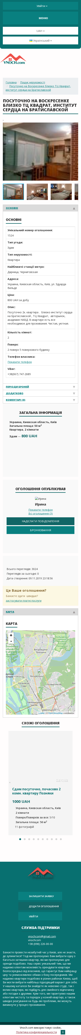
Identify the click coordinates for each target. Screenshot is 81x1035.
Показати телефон (20, 362)
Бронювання (40, 530)
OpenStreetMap (55, 713)
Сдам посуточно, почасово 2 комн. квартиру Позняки (36, 791)
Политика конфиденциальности (36, 1032)
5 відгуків (62, 780)
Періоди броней (17, 386)
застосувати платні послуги (23, 600)
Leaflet (41, 713)
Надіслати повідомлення (40, 521)
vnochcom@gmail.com (42, 936)
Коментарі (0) (15, 400)
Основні (12, 208)
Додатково (14, 393)
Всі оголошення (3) (40, 513)
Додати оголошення (44, 906)
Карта (10, 611)
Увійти (41, 6)
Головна (11, 82)
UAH (39, 31)
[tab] (40, 208)
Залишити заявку (41, 896)
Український (41, 40)
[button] (75, 126)
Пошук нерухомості (32, 82)
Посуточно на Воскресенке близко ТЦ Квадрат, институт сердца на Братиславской (38, 88)
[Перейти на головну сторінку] (13, 60)
